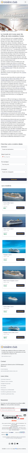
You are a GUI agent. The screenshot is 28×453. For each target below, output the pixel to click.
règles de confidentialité (20, 436)
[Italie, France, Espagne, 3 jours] (14, 272)
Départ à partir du (5, 154)
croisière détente (5, 80)
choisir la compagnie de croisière (9, 121)
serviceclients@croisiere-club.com (9, 371)
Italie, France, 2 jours (8, 229)
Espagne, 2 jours (7, 254)
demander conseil (14, 130)
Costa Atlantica (16, 100)
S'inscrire (24, 410)
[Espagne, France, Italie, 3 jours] (14, 324)
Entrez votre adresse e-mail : (8, 408)
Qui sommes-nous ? (6, 356)
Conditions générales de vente (8, 392)
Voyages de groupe (5, 383)
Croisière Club (9, 448)
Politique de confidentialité (7, 389)
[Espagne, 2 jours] (14, 246)
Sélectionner (20, 207)
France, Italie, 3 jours (8, 203)
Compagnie (4, 169)
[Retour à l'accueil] (9, 347)
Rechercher (14, 179)
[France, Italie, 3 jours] (14, 194)
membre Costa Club (17, 64)
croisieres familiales (8, 66)
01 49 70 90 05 (4, 369)
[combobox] (14, 149)
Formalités (3, 385)
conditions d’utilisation (10, 437)
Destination (4, 146)
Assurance (3, 387)
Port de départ (5, 162)
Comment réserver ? (6, 379)
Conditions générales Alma (7, 394)
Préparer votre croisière (7, 381)
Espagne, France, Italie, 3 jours (10, 332)
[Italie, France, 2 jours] (14, 220)
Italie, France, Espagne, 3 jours (10, 280)
